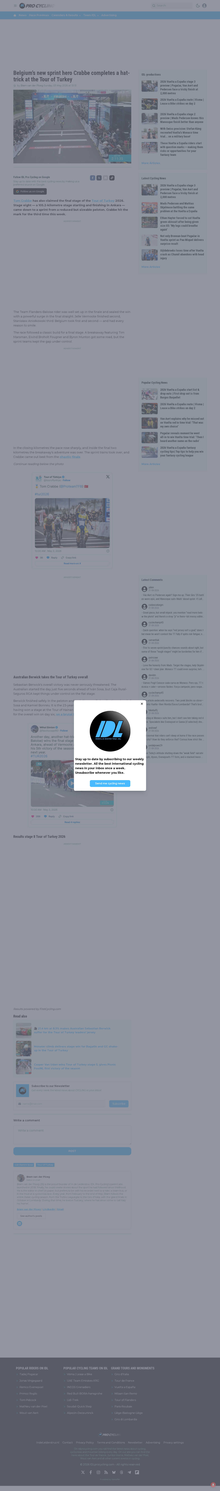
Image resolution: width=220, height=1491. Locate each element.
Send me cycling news (110, 783)
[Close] (141, 703)
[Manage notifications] (213, 1484)
